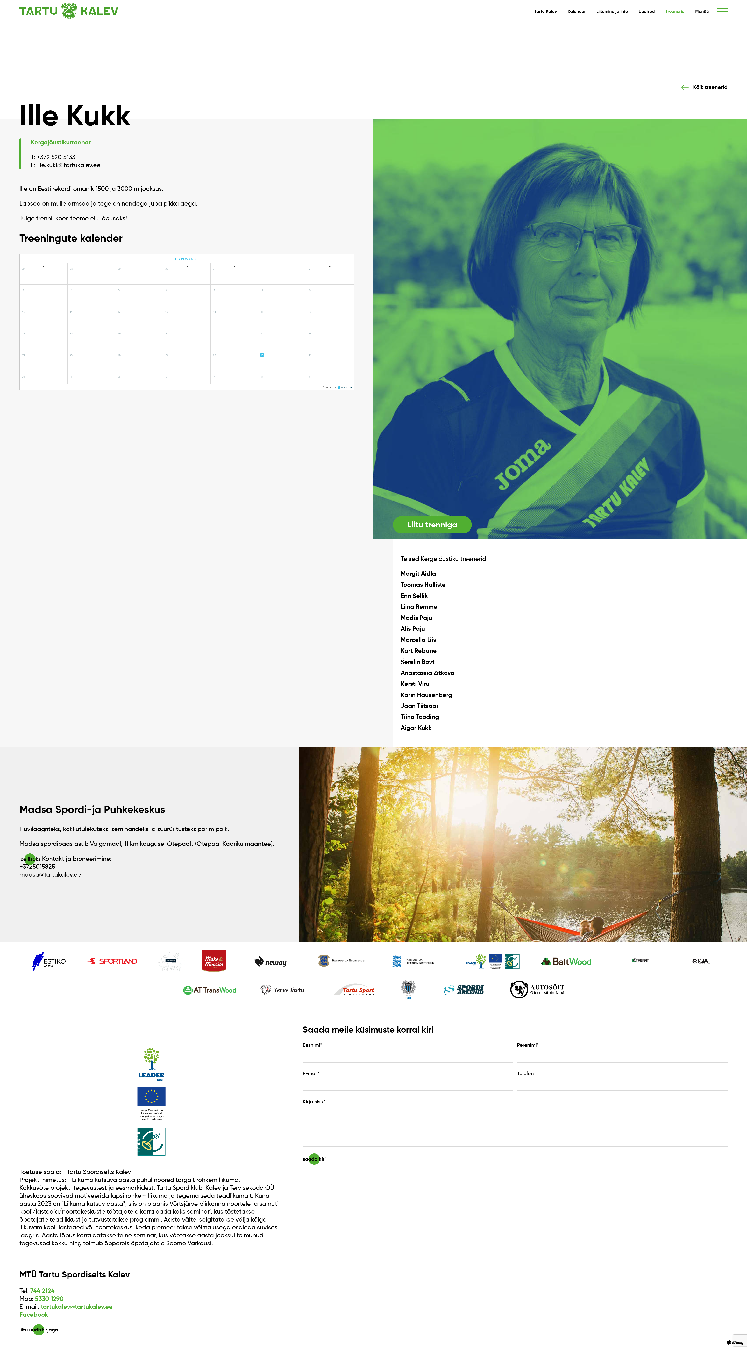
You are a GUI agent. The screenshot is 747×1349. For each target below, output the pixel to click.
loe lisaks (29, 859)
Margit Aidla (418, 573)
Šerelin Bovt (418, 662)
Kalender (577, 11)
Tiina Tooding (420, 717)
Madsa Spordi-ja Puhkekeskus (92, 809)
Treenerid (675, 11)
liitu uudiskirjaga (38, 1330)
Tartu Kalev (545, 11)
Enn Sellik (414, 596)
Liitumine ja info (612, 11)
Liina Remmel (420, 607)
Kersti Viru (415, 684)
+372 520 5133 (56, 157)
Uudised (647, 11)
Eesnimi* (312, 1045)
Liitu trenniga (432, 524)
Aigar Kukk (416, 728)
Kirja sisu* (314, 1102)
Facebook (33, 1314)
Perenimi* (528, 1045)
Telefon (525, 1073)
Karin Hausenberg (426, 695)
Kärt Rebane (419, 651)
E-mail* (311, 1073)
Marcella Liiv (419, 640)
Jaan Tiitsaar (419, 706)
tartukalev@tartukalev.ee (77, 1306)
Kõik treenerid (710, 87)
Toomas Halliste (423, 585)
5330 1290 (49, 1299)
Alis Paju (413, 629)
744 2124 (42, 1291)
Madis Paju (416, 618)
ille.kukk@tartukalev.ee (69, 165)
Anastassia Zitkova (427, 673)
